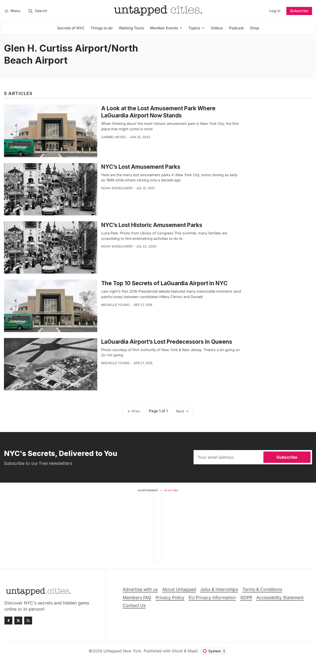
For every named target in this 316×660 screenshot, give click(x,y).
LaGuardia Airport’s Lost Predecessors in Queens (166, 341)
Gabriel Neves (113, 137)
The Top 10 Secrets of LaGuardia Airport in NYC (164, 283)
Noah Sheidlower (116, 188)
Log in (274, 11)
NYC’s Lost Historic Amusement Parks (151, 225)
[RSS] (28, 620)
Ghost (177, 650)
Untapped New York (122, 650)
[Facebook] (8, 620)
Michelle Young (115, 305)
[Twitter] (18, 620)
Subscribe (299, 11)
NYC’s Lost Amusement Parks (140, 166)
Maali (193, 650)
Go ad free (171, 490)
